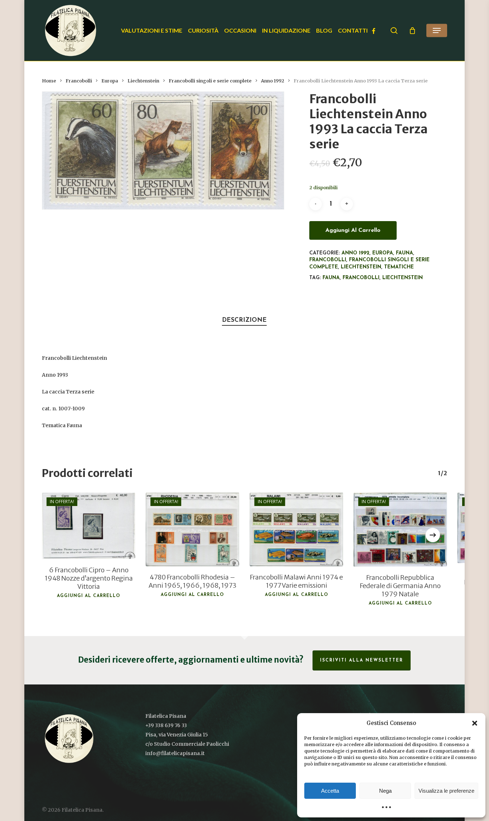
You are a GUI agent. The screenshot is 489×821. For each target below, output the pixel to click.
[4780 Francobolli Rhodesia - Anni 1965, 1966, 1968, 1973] (192, 529)
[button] (474, 723)
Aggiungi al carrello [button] (88, 596)
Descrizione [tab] (244, 320)
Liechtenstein (143, 81)
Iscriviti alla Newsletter (361, 660)
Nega (385, 791)
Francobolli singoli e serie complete (210, 81)
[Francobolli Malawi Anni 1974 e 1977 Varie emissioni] (296, 529)
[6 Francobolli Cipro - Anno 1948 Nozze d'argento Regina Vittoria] (88, 526)
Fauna (404, 253)
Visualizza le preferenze (446, 791)
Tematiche (399, 267)
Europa (109, 81)
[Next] (433, 535)
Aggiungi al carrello (353, 230)
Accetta (330, 791)
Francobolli (79, 81)
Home (49, 81)
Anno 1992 (272, 81)
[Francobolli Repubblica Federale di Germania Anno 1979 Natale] (400, 530)
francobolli (361, 278)
